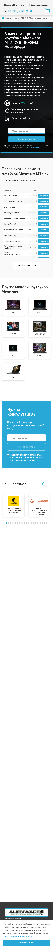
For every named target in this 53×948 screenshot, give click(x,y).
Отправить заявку (26, 139)
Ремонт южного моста (13, 230)
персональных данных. (31, 147)
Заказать (44, 195)
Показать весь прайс (26, 265)
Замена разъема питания (14, 218)
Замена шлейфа (10, 235)
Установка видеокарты (14, 201)
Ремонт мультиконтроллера (12, 253)
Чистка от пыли (10, 196)
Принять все (26, 943)
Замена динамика (11, 213)
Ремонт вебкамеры (12, 241)
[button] (43, 484)
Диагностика (9, 207)
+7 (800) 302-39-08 (20, 10)
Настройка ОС (10, 224)
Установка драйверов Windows (13, 247)
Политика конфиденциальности (17, 936)
